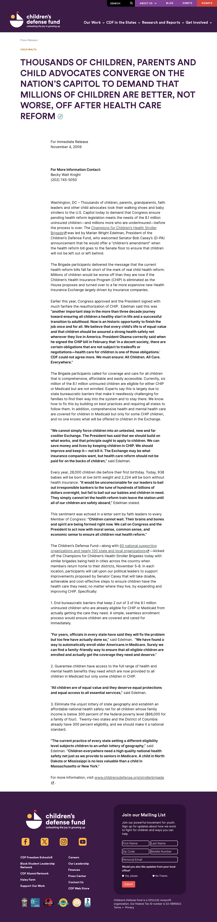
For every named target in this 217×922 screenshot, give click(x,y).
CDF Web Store (78, 888)
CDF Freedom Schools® (36, 857)
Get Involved (197, 22)
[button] (61, 116)
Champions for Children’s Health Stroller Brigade (104, 230)
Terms (117, 907)
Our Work (93, 22)
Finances (74, 869)
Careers (73, 857)
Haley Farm (27, 879)
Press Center (77, 876)
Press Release (28, 40)
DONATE (207, 3)
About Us (146, 3)
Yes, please (131, 876)
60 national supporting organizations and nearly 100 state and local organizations (104, 548)
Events (187, 3)
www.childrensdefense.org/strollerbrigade (129, 777)
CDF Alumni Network (34, 873)
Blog (169, 3)
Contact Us (76, 882)
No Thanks (161, 876)
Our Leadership (78, 863)
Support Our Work (32, 885)
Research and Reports (161, 22)
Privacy (129, 907)
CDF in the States (121, 22)
